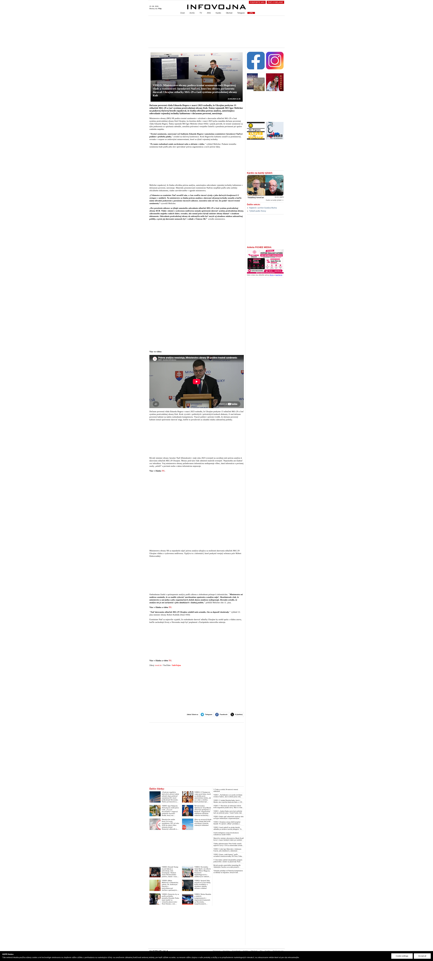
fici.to (272, 275)
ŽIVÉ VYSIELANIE (275, 2)
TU (163, 471)
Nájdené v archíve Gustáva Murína (263, 208)
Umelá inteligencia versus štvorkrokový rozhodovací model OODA (226, 833)
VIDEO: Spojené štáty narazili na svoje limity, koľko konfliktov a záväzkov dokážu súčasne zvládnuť (202, 884)
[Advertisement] (216, 31)
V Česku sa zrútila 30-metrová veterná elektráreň (225, 790)
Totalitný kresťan (256, 197)
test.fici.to (278, 275)
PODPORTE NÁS (257, 2)
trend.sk (158, 665)
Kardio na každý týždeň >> (275, 200)
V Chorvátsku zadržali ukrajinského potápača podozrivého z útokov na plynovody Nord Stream (227, 861)
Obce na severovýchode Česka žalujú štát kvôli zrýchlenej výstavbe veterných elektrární (202, 822)
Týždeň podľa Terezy (257, 211)
